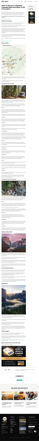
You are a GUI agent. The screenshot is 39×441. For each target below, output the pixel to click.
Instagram (3, 340)
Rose (9, 369)
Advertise (25, 1)
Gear (11, 420)
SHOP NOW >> (32, 432)
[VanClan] (5, 1)
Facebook (23, 339)
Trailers (11, 423)
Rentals (31, 1)
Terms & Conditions (28, 437)
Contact (22, 1)
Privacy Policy (23, 437)
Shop (28, 1)
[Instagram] (6, 430)
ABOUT (19, 1)
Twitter (7, 340)
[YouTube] (32, 9)
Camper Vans (12, 421)
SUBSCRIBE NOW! (31, 426)
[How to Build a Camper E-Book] (14, 356)
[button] (14, 60)
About (11, 428)
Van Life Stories (12, 419)
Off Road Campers (12, 422)
